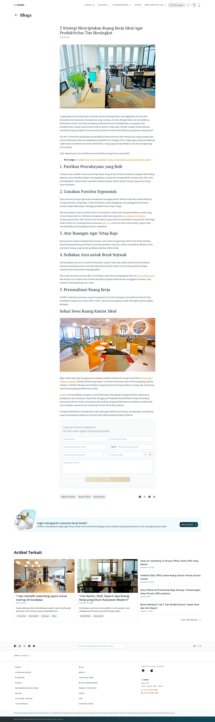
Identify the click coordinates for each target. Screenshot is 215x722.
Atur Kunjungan (177, 5)
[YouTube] (34, 646)
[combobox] (113, 447)
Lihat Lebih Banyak (189, 620)
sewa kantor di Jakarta (134, 215)
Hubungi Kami (187, 524)
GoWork (64, 394)
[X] (24, 646)
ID (199, 6)
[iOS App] (151, 670)
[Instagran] (20, 646)
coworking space (146, 275)
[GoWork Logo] (19, 5)
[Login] (194, 5)
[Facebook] (15, 646)
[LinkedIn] (29, 646)
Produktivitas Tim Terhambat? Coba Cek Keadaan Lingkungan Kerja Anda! (113, 159)
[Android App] (143, 670)
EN (199, 4)
